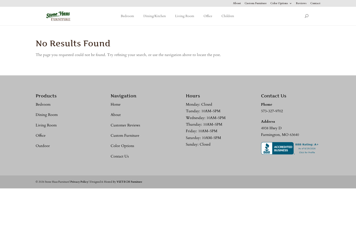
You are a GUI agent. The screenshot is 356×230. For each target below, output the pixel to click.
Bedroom (127, 16)
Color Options (279, 3)
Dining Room (47, 114)
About (237, 3)
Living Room (184, 16)
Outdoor (43, 145)
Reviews (301, 3)
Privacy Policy (79, 182)
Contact (315, 3)
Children (227, 16)
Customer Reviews (125, 125)
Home (116, 104)
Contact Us (120, 156)
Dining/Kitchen (154, 16)
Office (208, 16)
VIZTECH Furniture (129, 182)
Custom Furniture (256, 3)
